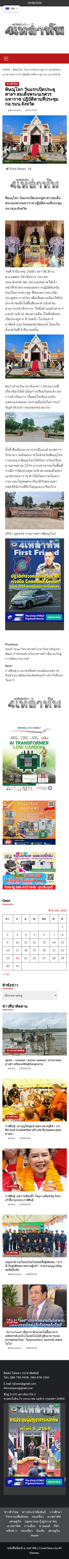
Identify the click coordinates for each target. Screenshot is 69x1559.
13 (44, 942)
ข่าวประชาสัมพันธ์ (15, 1050)
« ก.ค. (6, 974)
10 (17, 942)
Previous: (33, 651)
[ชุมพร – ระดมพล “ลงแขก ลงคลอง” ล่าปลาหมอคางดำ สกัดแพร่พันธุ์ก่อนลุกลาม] (34, 1034)
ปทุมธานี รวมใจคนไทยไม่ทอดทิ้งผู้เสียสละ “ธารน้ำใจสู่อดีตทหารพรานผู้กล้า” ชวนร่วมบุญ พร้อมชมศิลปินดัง (33, 1265)
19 (34, 950)
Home (34, 1535)
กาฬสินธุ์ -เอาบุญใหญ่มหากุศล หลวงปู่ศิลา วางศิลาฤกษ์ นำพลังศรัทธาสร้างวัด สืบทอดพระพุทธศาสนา (33, 1130)
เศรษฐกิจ (15, 1521)
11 (25, 942)
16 (7, 950)
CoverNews (46, 1548)
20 (44, 950)
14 (54, 942)
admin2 (11, 1068)
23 (7, 958)
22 (62, 950)
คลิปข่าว (11, 1530)
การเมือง (30, 1526)
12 (34, 942)
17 (17, 950)
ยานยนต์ (44, 1526)
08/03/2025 (31, 110)
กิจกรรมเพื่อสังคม (17, 1516)
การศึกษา (55, 1512)
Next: (34, 673)
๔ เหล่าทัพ (54, 1516)
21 (54, 950)
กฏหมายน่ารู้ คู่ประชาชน (41, 1521)
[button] (6, 58)
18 (25, 950)
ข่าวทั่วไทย (12, 84)
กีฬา (56, 1526)
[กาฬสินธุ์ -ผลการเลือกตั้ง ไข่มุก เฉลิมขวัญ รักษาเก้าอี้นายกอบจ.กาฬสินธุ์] (34, 1169)
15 (62, 942)
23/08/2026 (25, 1068)
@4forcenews (14, 110)
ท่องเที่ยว (38, 1516)
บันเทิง (40, 1530)
